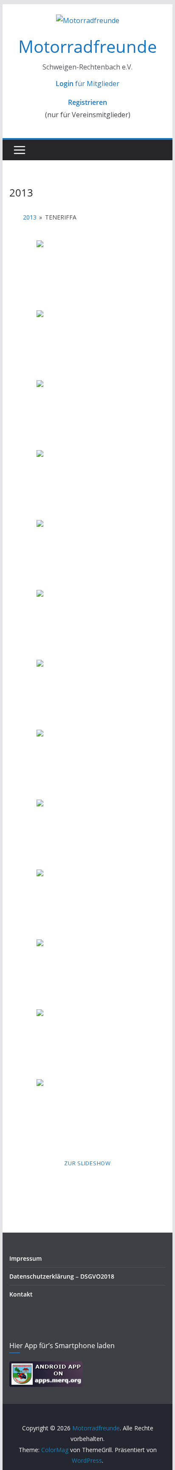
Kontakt (21, 1294)
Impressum (25, 1258)
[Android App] (45, 1367)
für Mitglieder (87, 83)
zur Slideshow (87, 1163)
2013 (30, 217)
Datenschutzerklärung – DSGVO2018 (61, 1276)
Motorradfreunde (87, 46)
